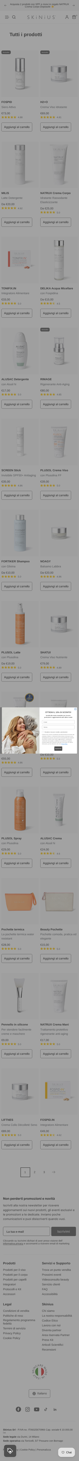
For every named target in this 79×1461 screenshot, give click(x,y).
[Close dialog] (75, 709)
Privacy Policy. (64, 743)
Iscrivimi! (58, 748)
